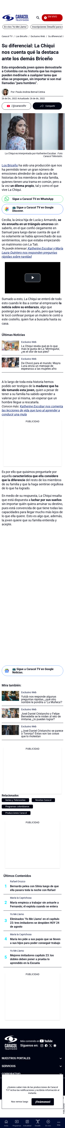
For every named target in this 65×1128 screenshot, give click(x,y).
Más (58, 1125)
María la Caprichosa (21, 897)
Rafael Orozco (17, 881)
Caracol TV (7, 36)
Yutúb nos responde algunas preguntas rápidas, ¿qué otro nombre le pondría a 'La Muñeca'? (41, 699)
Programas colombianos (17, 806)
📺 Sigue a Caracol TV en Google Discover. (33, 209)
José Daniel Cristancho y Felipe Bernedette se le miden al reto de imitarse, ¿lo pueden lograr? (41, 716)
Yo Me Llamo (17, 914)
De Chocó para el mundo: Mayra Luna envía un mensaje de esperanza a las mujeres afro (40, 365)
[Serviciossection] (60, 1066)
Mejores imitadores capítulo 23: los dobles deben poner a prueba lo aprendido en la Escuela (32, 959)
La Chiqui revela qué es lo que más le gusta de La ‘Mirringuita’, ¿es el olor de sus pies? (40, 348)
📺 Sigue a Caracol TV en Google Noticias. (33, 670)
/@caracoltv (18, 105)
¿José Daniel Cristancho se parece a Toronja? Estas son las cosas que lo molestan (42, 733)
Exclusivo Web (38, 36)
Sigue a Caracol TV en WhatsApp (32, 199)
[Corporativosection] (60, 1074)
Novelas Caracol (43, 800)
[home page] (15, 18)
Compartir (50, 106)
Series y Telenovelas (15, 800)
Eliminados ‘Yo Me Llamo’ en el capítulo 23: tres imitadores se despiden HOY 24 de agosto (34, 922)
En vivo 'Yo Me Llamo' (15, 26)
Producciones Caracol (16, 813)
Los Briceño (21, 36)
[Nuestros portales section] (60, 1058)
